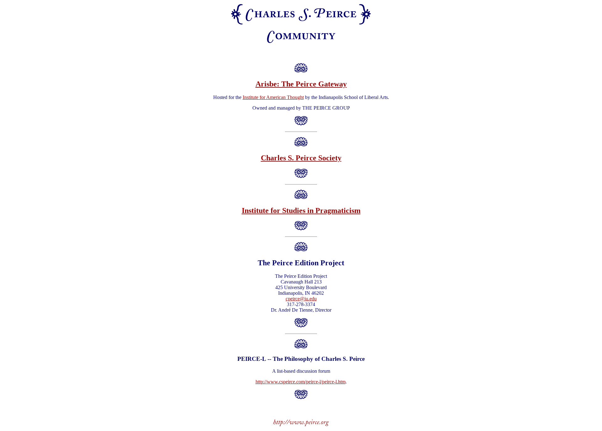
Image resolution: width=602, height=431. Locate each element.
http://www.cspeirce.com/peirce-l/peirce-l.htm (301, 381)
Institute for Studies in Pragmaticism (301, 210)
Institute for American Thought (273, 97)
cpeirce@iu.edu (301, 298)
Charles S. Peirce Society (301, 158)
